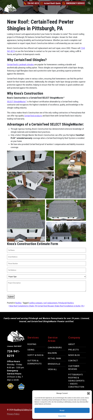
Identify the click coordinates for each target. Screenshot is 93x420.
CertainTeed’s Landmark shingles (20, 64)
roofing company (35, 303)
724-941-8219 (33, 3)
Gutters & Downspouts (34, 362)
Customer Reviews (73, 367)
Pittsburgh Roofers (66, 303)
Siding (30, 349)
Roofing (18, 303)
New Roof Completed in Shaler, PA (23, 306)
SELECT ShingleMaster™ (17, 101)
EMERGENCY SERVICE (75, 3)
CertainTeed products (33, 115)
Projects (73, 349)
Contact (73, 360)
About (71, 344)
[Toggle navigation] (88, 9)
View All (52, 369)
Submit (11, 297)
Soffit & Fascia (35, 355)
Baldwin (52, 353)
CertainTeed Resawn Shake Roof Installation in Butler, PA (60, 306)
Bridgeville (54, 364)
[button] (88, 393)
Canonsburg (55, 347)
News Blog (74, 355)
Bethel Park (54, 358)
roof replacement (50, 303)
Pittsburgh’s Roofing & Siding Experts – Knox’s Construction (76, 380)
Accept (62, 410)
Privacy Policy (62, 416)
